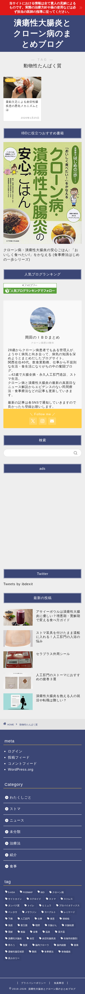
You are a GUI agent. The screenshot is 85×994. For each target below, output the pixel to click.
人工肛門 (25, 918)
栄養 (35, 932)
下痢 (10, 918)
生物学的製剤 (70, 938)
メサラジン (30, 912)
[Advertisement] (42, 519)
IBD (42, 892)
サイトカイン (15, 899)
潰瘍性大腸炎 (15, 938)
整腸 (23, 932)
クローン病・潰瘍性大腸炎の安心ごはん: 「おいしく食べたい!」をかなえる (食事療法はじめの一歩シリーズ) (41, 254)
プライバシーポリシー (33, 983)
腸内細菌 (61, 945)
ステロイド (35, 899)
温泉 (48, 932)
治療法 (15, 843)
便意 (52, 918)
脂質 (25, 945)
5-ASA (11, 892)
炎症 (32, 938)
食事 (13, 866)
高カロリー (13, 958)
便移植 (66, 918)
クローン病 (58, 892)
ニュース (17, 820)
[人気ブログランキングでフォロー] (42, 288)
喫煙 (37, 925)
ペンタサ (12, 912)
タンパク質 (13, 905)
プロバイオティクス (69, 905)
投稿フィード (19, 757)
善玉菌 (24, 925)
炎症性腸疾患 (49, 938)
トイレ (30, 905)
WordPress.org (20, 769)
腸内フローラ (42, 945)
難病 (34, 951)
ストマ (15, 809)
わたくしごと (21, 797)
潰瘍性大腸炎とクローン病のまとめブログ (42, 33)
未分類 (15, 832)
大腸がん (52, 925)
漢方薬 (61, 932)
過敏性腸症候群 (16, 951)
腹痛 (76, 945)
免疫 (10, 925)
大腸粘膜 (69, 925)
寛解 (10, 932)
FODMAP (28, 892)
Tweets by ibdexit (18, 584)
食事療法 (48, 951)
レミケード (69, 912)
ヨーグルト (50, 912)
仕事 (40, 918)
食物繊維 (65, 951)
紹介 (13, 855)
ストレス (68, 899)
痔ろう (11, 945)
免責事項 (59, 983)
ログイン (15, 751)
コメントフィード (22, 763)
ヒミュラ (46, 905)
